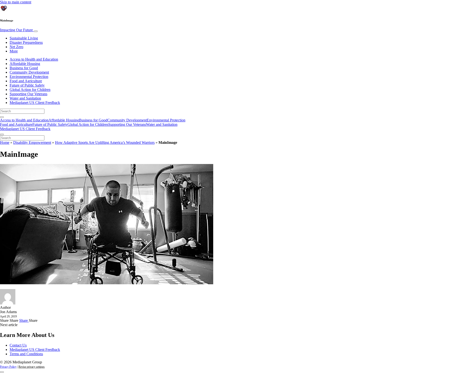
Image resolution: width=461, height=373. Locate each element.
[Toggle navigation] (36, 31)
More (14, 51)
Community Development (29, 72)
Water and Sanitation (25, 98)
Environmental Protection (29, 77)
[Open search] (2, 117)
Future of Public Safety (27, 85)
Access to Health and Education (34, 59)
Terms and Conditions (26, 354)
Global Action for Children (30, 90)
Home (4, 142)
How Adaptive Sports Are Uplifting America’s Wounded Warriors (105, 142)
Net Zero (16, 47)
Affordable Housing (25, 64)
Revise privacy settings (31, 366)
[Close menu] (2, 134)
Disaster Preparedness (26, 42)
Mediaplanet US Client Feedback (35, 103)
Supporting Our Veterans (28, 94)
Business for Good (24, 68)
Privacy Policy (8, 366)
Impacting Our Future (17, 30)
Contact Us (18, 345)
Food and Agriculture (26, 81)
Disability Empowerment (32, 142)
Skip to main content (15, 2)
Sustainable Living (24, 38)
